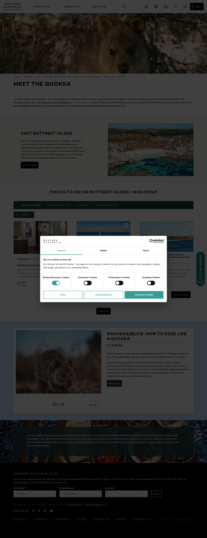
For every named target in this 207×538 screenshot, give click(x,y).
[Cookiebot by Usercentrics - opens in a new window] (151, 241)
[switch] (88, 283)
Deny (63, 295)
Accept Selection (103, 295)
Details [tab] (103, 250)
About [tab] (146, 250)
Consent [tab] (61, 250)
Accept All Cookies (144, 295)
